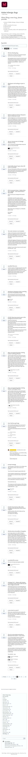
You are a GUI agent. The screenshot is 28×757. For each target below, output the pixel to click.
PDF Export (4, 722)
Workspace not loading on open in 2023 (16, 84)
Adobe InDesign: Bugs (8, 742)
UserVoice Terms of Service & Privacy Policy (13, 753)
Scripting (4, 728)
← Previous (4, 676)
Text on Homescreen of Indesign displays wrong (15, 142)
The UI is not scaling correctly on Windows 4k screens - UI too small (16, 635)
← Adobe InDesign (4, 14)
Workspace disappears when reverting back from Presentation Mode (17, 292)
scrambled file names (13, 560)
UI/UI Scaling (14, 68)
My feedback (15, 48)
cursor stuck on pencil (13, 610)
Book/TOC (4, 705)
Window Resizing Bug (13, 53)
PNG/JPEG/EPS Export (6, 725)
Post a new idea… (6, 696)
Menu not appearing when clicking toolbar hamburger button (16, 353)
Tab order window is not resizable (16, 231)
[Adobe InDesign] (4, 5)
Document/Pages (5, 710)
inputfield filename (12, 266)
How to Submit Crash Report (16, 35)
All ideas (4, 697)
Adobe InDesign (4, 753)
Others (4, 719)
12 (19, 676)
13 (21, 676)
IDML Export (5, 716)
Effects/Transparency (6, 712)
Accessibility (5, 700)
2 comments (9, 174)
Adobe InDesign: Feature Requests (10, 744)
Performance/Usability (6, 723)
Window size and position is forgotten (17, 531)
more (15, 248)
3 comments (9, 437)
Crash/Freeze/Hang (6, 709)
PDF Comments (5, 720)
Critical (12, 76)
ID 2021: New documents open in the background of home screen (17, 318)
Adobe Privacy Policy (14, 754)
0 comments (9, 99)
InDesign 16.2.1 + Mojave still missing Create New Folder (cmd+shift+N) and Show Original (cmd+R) (17, 584)
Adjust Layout (5, 702)
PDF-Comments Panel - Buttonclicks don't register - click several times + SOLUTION (17, 191)
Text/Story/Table (5, 732)
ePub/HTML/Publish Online (7, 713)
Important (18, 73)
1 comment (9, 68)
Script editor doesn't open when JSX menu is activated (16, 166)
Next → (15, 678)
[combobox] (13, 738)
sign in (11, 689)
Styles (4, 730)
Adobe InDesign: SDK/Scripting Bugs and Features (13, 745)
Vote (4, 56)
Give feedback (7, 741)
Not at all (11, 73)
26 (25, 676)
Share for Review (5, 729)
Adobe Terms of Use (23, 753)
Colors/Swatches (5, 707)
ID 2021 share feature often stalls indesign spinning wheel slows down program (17, 508)
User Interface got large (13, 423)
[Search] (24, 738)
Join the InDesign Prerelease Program (9, 36)
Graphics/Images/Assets (6, 715)
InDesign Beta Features (9, 747)
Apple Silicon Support (6, 703)
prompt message (12, 464)
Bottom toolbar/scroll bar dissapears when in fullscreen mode (17, 115)
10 (15, 676)
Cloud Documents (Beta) (6, 706)
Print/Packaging (5, 726)
